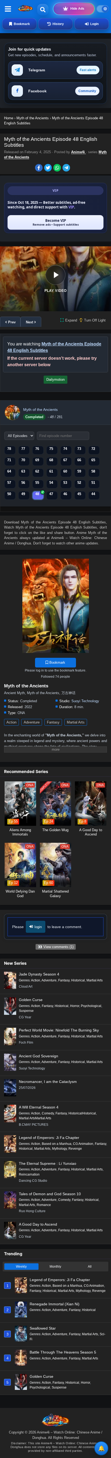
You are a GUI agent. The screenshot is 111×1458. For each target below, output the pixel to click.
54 (51, 483)
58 (93, 471)
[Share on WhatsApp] (58, 168)
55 (37, 483)
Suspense (26, 1011)
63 (23, 471)
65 (93, 460)
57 (9, 483)
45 (79, 494)
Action (11, 722)
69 (37, 460)
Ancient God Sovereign (38, 1056)
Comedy (48, 1113)
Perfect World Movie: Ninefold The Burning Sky (59, 1030)
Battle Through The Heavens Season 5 (63, 1352)
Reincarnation (29, 1174)
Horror (74, 1006)
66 (79, 460)
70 (23, 460)
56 (23, 483)
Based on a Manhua (56, 1144)
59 (79, 471)
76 (37, 449)
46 (65, 494)
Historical (78, 980)
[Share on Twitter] (48, 168)
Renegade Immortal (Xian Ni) (54, 1304)
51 (93, 483)
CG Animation (83, 1144)
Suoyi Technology (85, 701)
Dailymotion (55, 379)
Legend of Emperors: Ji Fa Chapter (49, 1137)
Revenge (75, 1149)
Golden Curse (31, 1000)
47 (51, 494)
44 (93, 494)
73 (79, 449)
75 (51, 449)
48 (37, 494)
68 (51, 460)
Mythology (59, 1149)
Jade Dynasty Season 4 (39, 974)
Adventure (32, 722)
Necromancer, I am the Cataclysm (48, 1081)
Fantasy (53, 722)
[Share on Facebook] (39, 168)
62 (37, 471)
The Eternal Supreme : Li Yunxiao (47, 1163)
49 (23, 494)
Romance (44, 1205)
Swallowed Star (43, 1328)
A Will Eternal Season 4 (38, 1107)
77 (23, 449)
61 (51, 471)
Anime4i (78, 152)
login (38, 927)
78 (9, 449)
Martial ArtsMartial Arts (35, 1118)
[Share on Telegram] (67, 168)
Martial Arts (76, 722)
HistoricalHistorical (82, 1113)
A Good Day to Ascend (38, 1224)
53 (65, 483)
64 (9, 471)
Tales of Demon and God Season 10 (50, 1194)
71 (9, 460)
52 (79, 483)
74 (65, 449)
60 (65, 471)
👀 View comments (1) (56, 947)
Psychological (91, 1006)
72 (93, 449)
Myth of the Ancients (40, 409)
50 (9, 494)
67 (65, 460)
